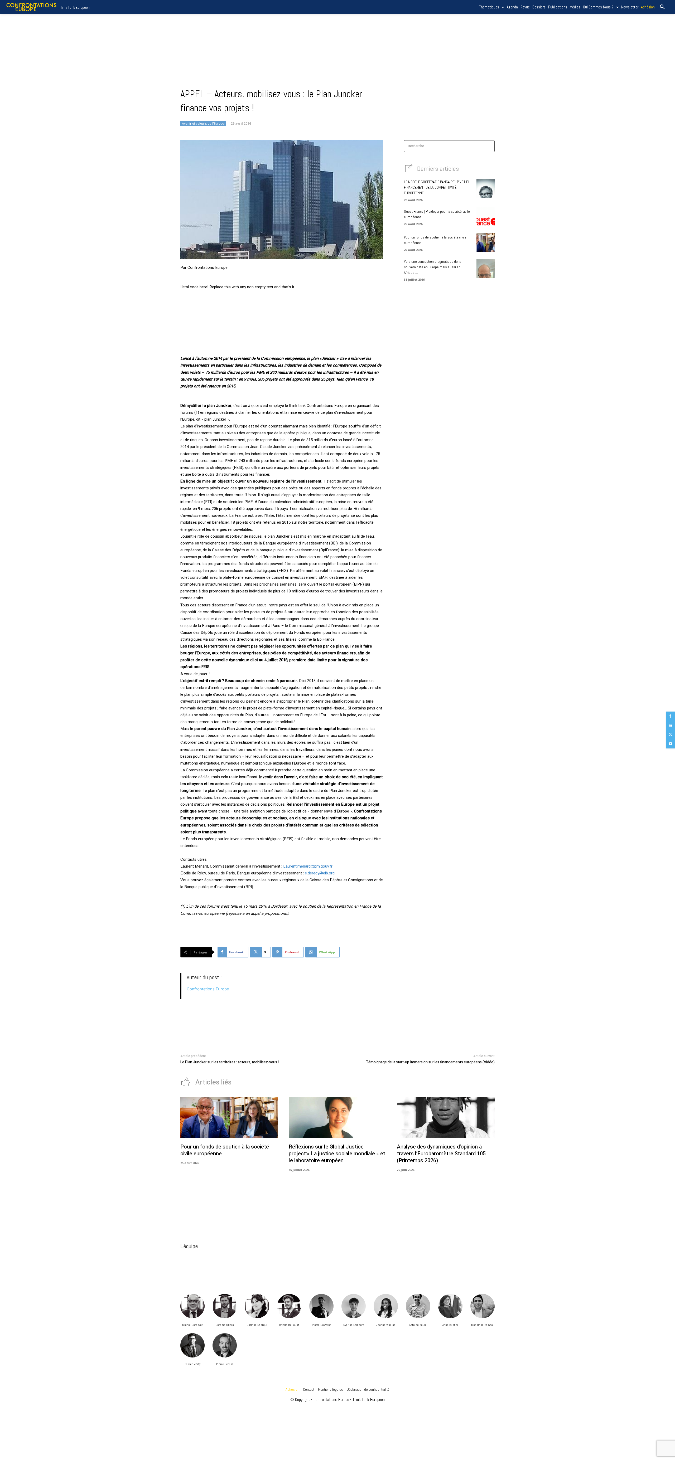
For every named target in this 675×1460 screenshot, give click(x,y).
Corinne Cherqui (257, 1325)
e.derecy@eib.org (320, 873)
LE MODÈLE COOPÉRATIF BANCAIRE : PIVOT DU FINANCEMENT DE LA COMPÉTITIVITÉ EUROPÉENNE (437, 187)
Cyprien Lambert (353, 1325)
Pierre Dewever (321, 1325)
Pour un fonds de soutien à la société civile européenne (224, 1150)
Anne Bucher (450, 1325)
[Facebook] (670, 716)
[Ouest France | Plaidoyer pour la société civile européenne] (485, 216)
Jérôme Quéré (225, 1325)
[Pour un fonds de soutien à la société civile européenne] (485, 242)
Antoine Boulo (418, 1325)
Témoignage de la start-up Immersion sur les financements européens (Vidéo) (430, 1062)
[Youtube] (670, 743)
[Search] (489, 146)
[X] (670, 734)
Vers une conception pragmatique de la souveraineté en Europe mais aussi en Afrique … (432, 267)
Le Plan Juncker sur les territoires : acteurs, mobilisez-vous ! (229, 1062)
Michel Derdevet (192, 1325)
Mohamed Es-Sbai (482, 1325)
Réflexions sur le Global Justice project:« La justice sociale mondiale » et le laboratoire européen (337, 1153)
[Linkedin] (670, 725)
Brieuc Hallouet (289, 1325)
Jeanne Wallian (386, 1325)
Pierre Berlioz (224, 1364)
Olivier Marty (192, 1364)
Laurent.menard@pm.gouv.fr (307, 866)
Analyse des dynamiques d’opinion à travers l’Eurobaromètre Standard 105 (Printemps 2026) (441, 1153)
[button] (662, 7)
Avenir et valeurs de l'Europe (203, 123)
